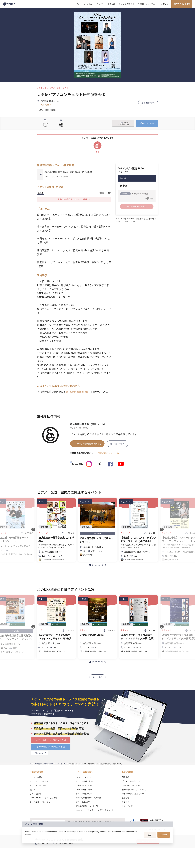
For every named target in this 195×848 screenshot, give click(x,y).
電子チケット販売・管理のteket (41, 764)
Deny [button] (150, 835)
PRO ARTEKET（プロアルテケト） (45, 798)
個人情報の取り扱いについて (134, 789)
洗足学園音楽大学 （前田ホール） (88, 424)
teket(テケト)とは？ (84, 777)
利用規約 (125, 777)
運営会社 (125, 798)
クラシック (42, 88)
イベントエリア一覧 (38, 785)
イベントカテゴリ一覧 (39, 781)
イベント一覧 (61, 764)
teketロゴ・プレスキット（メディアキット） (95, 810)
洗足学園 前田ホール (64, 843)
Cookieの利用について (131, 785)
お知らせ (125, 802)
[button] (90, 565)
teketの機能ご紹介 (84, 789)
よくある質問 (35, 793)
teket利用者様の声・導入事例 (88, 798)
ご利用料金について (84, 785)
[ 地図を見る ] (46, 104)
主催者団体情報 (148, 103)
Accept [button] (163, 835)
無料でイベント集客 (182, 4)
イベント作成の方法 (84, 781)
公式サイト (76, 465)
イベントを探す (36, 777)
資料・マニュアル (83, 802)
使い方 (32, 789)
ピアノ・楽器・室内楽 (58, 88)
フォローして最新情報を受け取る (87, 443)
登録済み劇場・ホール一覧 (87, 806)
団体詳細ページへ (117, 443)
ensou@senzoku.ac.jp (77, 391)
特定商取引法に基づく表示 (133, 793)
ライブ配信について (84, 793)
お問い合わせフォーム (108, 452)
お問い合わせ (127, 806)
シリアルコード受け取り (40, 802)
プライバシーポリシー (131, 781)
